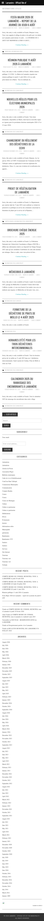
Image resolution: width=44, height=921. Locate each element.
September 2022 (7, 783)
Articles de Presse (7, 468)
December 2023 (7, 735)
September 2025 (7, 677)
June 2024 (5, 719)
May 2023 (5, 758)
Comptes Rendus (9, 221)
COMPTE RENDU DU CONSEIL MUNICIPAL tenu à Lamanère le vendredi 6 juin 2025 (18, 616)
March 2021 (6, 835)
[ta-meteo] (3, 903)
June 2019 (5, 864)
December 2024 (7, 703)
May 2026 (5, 652)
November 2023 (7, 738)
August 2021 (6, 819)
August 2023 (6, 748)
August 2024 (6, 713)
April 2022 (5, 796)
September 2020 (7, 854)
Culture (4, 504)
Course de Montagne (8, 501)
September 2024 (7, 710)
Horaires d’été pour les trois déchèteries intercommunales (21, 344)
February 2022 (6, 803)
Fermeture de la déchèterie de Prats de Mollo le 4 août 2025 (22, 313)
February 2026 (6, 661)
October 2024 (6, 706)
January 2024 (6, 732)
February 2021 (6, 838)
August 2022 (6, 787)
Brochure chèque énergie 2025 (22, 232)
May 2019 (5, 867)
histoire (4, 523)
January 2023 (6, 771)
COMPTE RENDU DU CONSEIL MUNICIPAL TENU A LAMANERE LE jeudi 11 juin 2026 (20, 588)
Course (4, 494)
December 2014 (7, 880)
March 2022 (6, 799)
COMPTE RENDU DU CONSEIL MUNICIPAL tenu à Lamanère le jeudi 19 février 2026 (21, 610)
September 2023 (7, 745)
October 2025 (6, 674)
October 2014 (6, 886)
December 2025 (7, 668)
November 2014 (7, 883)
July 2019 (5, 861)
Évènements (6, 520)
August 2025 (6, 681)
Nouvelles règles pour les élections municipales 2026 (22, 103)
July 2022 (5, 790)
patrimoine (5, 533)
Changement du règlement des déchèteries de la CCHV (22, 144)
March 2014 (6, 893)
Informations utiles (16, 51)
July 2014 (5, 889)
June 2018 (5, 870)
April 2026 (5, 655)
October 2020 (6, 851)
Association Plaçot (7, 472)
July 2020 (5, 857)
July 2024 (5, 716)
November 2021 (7, 809)
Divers (4, 517)
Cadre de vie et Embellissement (11, 478)
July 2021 (5, 822)
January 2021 (6, 841)
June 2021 (5, 825)
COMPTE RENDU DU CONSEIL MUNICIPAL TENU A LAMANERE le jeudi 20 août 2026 (20, 577)
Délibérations (6, 513)
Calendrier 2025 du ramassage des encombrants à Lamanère (22, 382)
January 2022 (6, 806)
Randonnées (5, 536)
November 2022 (7, 777)
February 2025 (6, 697)
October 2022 (6, 780)
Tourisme (5, 555)
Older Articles (10, 414)
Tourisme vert (6, 558)
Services (18, 301)
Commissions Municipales (10, 485)
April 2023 (5, 761)
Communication (7, 488)
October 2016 (6, 873)
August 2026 (6, 642)
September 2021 (7, 816)
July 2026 (5, 645)
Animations (8, 51)
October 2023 (6, 742)
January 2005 (6, 896)
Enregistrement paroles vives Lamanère (20, 625)
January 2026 (6, 665)
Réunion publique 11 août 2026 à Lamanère (22, 62)
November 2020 (7, 848)
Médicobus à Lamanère (22, 272)
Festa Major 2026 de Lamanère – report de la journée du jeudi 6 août (22, 21)
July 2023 (5, 751)
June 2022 (5, 793)
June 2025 (5, 687)
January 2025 (6, 700)
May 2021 (5, 828)
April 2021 (5, 832)
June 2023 (5, 755)
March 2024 (6, 729)
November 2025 (7, 671)
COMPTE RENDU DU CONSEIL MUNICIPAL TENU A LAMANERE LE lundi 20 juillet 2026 (20, 583)
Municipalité (19, 91)
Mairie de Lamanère (24, 28)
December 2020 (7, 844)
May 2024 (5, 722)
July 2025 (5, 684)
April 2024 (5, 726)
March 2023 (6, 764)
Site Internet (6, 552)
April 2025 (5, 693)
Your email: (5, 437)
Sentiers (4, 542)
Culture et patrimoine (8, 507)
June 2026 (5, 648)
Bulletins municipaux (8, 475)
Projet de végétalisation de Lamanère (22, 190)
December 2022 (7, 774)
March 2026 (6, 658)
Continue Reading (22, 45)
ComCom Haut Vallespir (9, 481)
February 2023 (6, 767)
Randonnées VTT (7, 539)
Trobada (4, 565)
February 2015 (6, 877)
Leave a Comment (36, 28)
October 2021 (6, 812)
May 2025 (5, 690)
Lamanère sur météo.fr (37, 905)
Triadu (4, 625)
